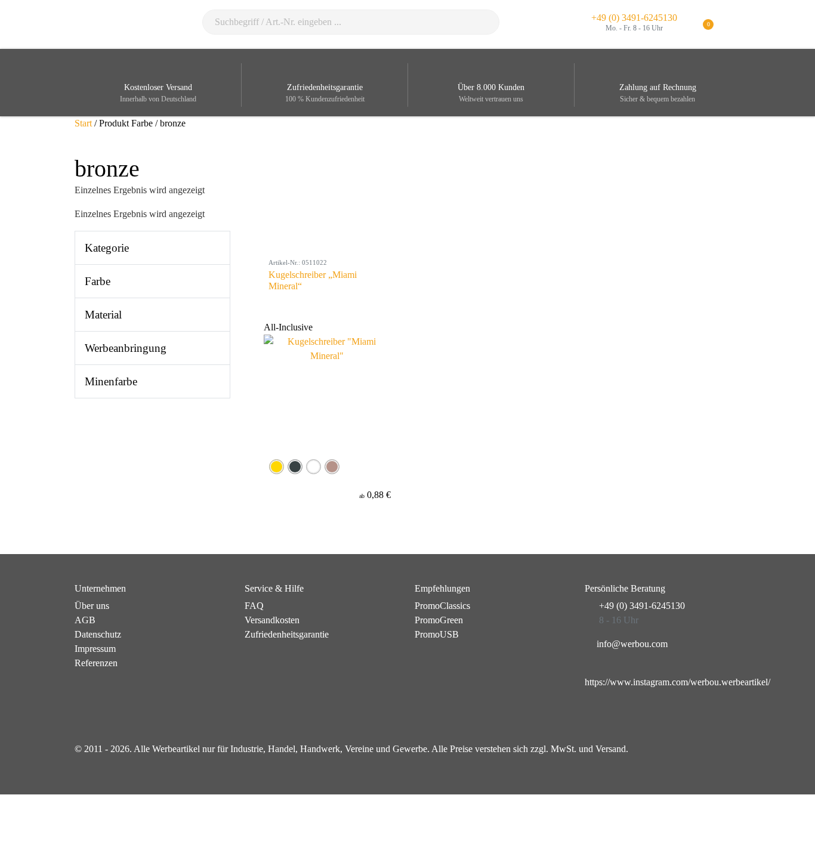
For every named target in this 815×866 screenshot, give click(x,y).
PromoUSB (437, 634)
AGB (85, 620)
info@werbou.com (632, 644)
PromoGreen (439, 620)
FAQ (254, 606)
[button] (733, 25)
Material (103, 314)
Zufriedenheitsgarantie (287, 634)
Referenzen (96, 663)
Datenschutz (98, 634)
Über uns (92, 606)
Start (83, 123)
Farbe (97, 281)
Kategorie (107, 248)
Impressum (95, 649)
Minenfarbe (111, 381)
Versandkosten (272, 620)
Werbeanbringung (125, 348)
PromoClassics (442, 606)
